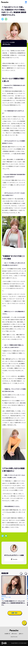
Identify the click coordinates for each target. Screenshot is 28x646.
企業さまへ (21, 633)
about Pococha (14, 636)
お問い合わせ (14, 633)
